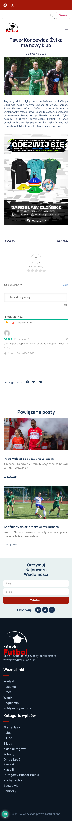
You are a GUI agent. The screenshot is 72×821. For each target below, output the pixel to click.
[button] (27, 382)
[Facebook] (5, 5)
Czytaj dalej (10, 476)
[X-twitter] (12, 5)
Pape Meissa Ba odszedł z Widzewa (29, 459)
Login (64, 284)
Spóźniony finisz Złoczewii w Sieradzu (31, 527)
